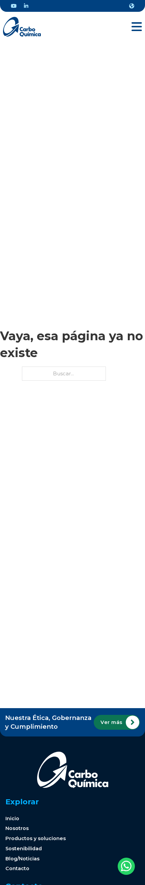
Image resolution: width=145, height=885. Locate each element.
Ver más (111, 722)
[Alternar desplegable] (131, 5)
